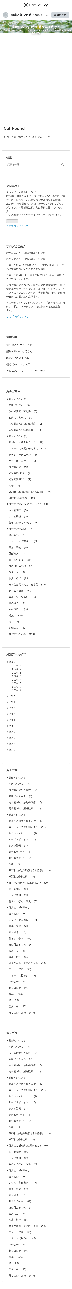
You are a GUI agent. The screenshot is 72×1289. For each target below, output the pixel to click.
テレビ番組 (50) (17, 516)
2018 (12, 737)
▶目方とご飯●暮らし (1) (20, 528)
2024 (12, 702)
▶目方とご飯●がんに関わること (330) (27, 504)
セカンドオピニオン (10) (22, 454)
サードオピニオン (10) (21, 460)
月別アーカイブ (16, 654)
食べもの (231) (17, 535)
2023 (12, 708)
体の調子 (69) (16, 603)
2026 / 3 (16, 683)
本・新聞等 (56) (17, 510)
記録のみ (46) (16, 627)
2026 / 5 (16, 676)
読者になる (60, 14)
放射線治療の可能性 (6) (21, 411)
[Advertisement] (36, 79)
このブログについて (17, 226)
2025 (12, 696)
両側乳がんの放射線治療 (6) (24, 423)
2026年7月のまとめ (17, 358)
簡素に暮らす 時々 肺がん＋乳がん (36, 26)
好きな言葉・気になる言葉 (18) (26, 584)
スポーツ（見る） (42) (21, 596)
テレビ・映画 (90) (18, 590)
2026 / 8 (16, 665)
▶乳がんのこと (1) (16, 399)
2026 (12, 661)
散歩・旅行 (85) (17, 578)
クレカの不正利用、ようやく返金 (26, 371)
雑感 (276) (14, 615)
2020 (12, 726)
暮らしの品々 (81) (18, 559)
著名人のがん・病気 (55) (22, 522)
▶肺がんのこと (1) (16, 436)
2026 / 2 (16, 686)
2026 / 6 (16, 672)
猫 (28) (12, 621)
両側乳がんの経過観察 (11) (23, 429)
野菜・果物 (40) (17, 547)
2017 (12, 743)
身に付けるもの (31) (20, 566)
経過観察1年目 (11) (19, 473)
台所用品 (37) (16, 572)
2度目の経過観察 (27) (20, 497)
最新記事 (11, 337)
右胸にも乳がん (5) (19, 417)
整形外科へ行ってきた (19, 351)
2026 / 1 (16, 690)
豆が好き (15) (16, 553)
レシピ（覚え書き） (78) (22, 541)
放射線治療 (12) (17, 467)
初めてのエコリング (18, 364)
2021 (12, 720)
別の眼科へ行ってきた (19, 344)
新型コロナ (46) (17, 609)
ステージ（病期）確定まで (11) (26, 448)
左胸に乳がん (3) (18, 405)
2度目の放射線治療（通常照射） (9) (28, 491)
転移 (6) (13, 485)
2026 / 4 (16, 679)
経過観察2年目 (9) (18, 479)
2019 (12, 732)
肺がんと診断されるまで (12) (24, 442)
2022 (12, 714)
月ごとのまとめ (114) (20, 634)
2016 (12, 749)
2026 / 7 (16, 669)
